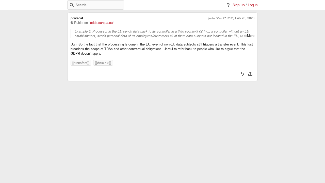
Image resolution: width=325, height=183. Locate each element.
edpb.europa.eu (101, 22)
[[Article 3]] (103, 62)
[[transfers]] (80, 62)
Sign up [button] (239, 5)
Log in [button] (253, 5)
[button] (71, 5)
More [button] (250, 35)
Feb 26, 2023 (244, 18)
